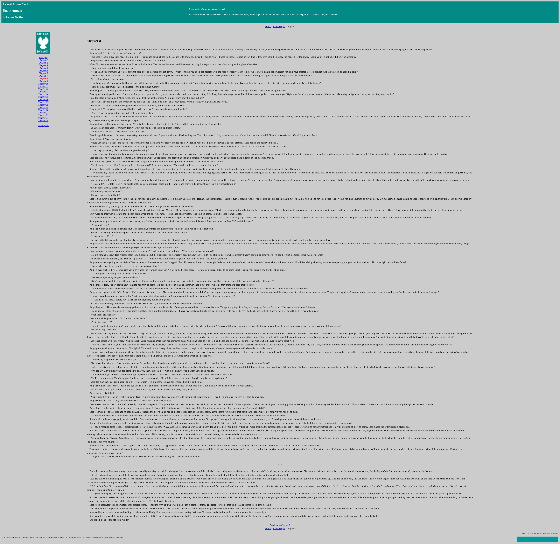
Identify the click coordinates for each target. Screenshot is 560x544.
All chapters (43, 125)
